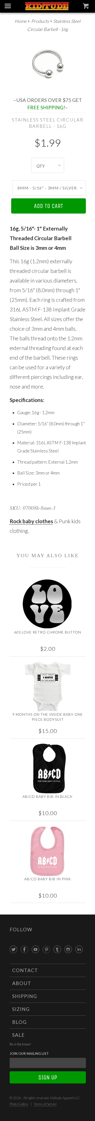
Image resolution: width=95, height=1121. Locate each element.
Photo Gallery (19, 1104)
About (21, 983)
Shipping (24, 996)
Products (40, 21)
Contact (25, 970)
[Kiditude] (47, 6)
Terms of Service (45, 1104)
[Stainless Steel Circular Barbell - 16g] (48, 63)
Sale (18, 1035)
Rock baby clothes (31, 521)
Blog (19, 1022)
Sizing (21, 1009)
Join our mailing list (29, 1054)
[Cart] (86, 7)
